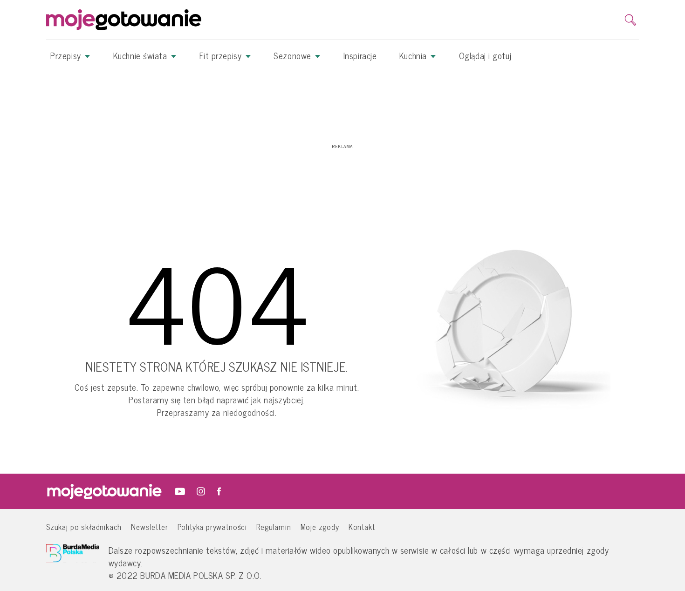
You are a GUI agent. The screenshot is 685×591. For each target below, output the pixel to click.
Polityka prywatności (212, 526)
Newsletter (149, 526)
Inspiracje (360, 55)
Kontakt (362, 526)
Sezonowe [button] (294, 55)
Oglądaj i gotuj (485, 55)
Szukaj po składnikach (84, 526)
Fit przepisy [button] (221, 55)
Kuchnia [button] (414, 55)
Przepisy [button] (66, 55)
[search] (630, 20)
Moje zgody (320, 526)
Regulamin (273, 526)
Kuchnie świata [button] (141, 55)
